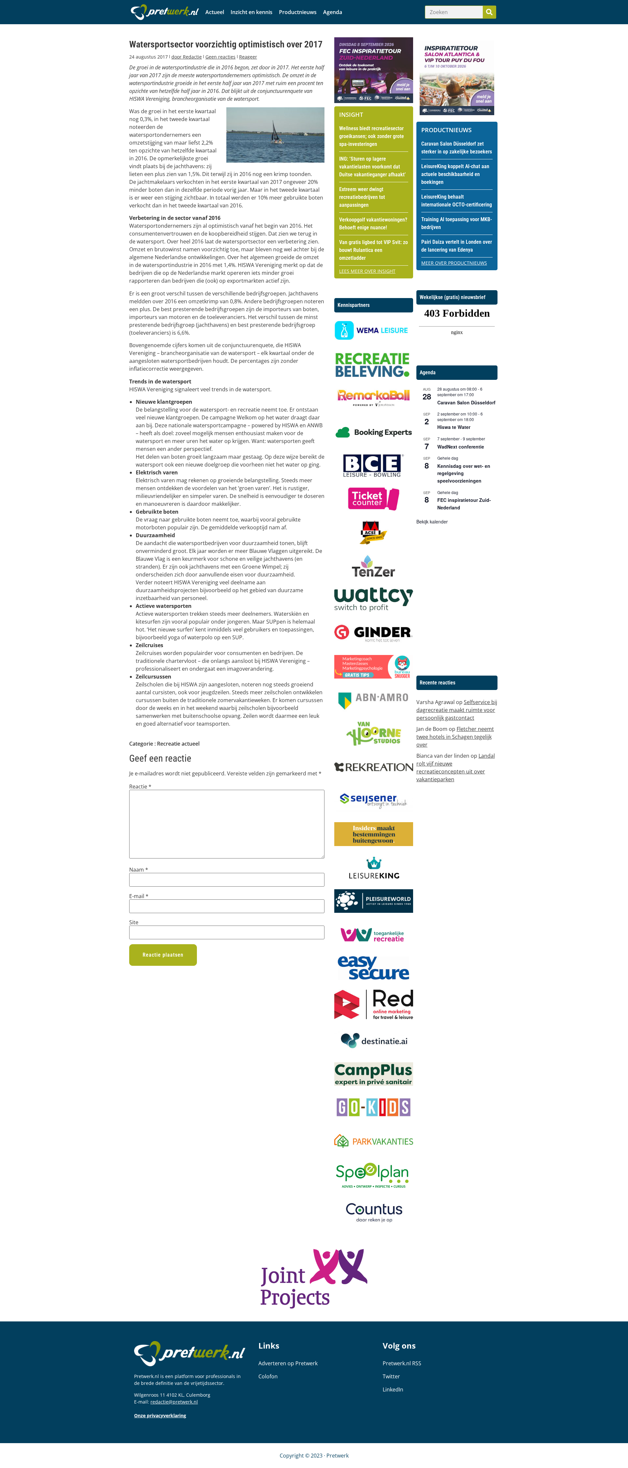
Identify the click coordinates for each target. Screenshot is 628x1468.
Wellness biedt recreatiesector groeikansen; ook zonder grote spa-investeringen (371, 136)
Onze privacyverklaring (160, 1415)
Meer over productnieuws (454, 263)
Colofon (268, 1376)
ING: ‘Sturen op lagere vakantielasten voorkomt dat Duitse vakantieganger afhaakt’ (372, 167)
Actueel (214, 12)
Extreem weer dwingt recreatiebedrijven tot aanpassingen (362, 197)
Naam (138, 869)
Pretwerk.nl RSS (402, 1363)
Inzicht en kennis (251, 12)
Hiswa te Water (453, 427)
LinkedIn (393, 1389)
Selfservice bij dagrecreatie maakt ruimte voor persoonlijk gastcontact (456, 710)
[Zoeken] (489, 12)
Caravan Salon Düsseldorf (466, 402)
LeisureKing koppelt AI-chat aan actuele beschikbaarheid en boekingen (455, 174)
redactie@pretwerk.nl (174, 1402)
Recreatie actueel (178, 743)
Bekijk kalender (432, 521)
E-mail (138, 896)
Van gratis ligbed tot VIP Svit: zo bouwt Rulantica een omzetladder (373, 250)
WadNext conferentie (460, 446)
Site (133, 922)
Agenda (332, 12)
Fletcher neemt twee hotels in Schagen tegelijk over (455, 736)
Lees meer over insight (367, 271)
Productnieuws (298, 12)
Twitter (391, 1376)
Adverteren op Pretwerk (288, 1363)
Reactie (140, 786)
